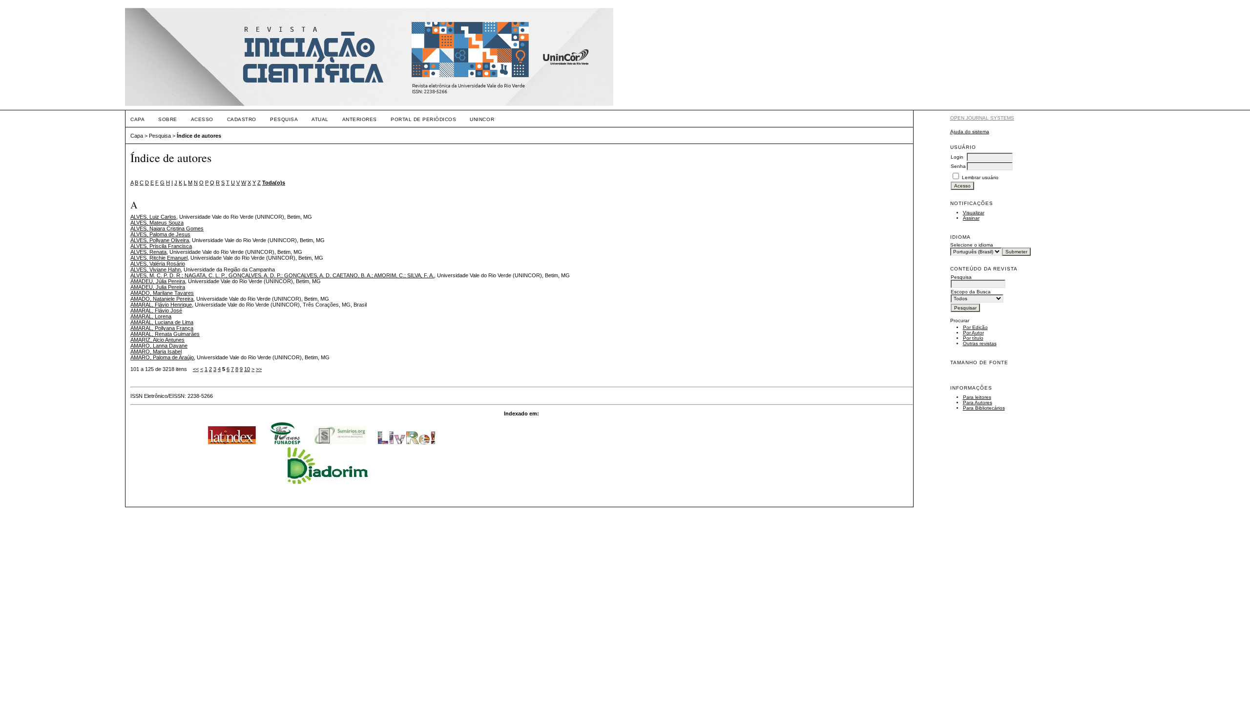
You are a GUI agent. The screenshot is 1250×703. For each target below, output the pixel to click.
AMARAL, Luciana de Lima (161, 322)
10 (247, 369)
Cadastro (241, 119)
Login (957, 157)
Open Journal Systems (982, 118)
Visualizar (973, 212)
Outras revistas (980, 343)
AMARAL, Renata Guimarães (165, 334)
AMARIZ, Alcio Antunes (157, 340)
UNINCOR (482, 119)
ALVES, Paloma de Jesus (160, 234)
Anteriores (359, 119)
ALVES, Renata (148, 252)
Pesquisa (284, 119)
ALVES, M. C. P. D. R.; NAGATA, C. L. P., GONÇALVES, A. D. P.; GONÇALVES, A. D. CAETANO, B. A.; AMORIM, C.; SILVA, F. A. (282, 275)
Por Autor (973, 332)
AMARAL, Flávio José (156, 310)
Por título (973, 338)
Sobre (167, 119)
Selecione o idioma (971, 245)
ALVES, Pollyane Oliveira (159, 240)
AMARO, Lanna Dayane (159, 346)
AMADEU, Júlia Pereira (157, 281)
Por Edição (975, 327)
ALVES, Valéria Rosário (157, 264)
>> (259, 369)
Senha (958, 166)
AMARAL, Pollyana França (161, 328)
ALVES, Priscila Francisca (161, 246)
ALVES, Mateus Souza (157, 223)
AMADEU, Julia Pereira (157, 287)
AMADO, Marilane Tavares (162, 293)
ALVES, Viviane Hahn (155, 269)
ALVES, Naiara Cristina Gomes (167, 228)
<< (196, 369)
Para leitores (977, 397)
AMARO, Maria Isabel (156, 351)
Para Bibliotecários (984, 408)
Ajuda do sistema (969, 131)
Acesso (202, 119)
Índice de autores (199, 136)
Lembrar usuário (980, 177)
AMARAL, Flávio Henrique (161, 305)
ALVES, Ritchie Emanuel (159, 258)
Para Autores (977, 402)
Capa (137, 119)
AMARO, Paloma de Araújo (162, 357)
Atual (320, 119)
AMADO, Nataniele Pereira (161, 299)
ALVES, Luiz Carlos (153, 217)
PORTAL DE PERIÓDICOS (423, 119)
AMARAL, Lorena (150, 316)
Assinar (971, 218)
